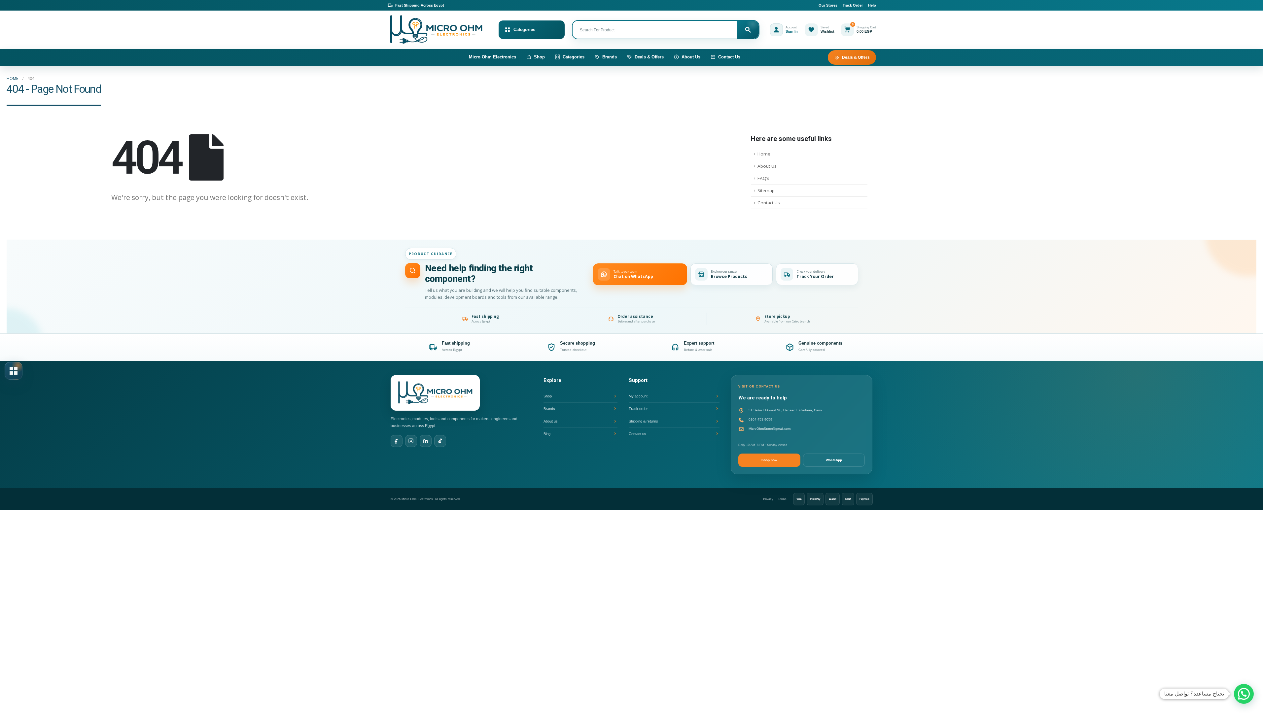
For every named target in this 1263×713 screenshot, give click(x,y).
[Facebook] (397, 441)
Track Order (853, 5)
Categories (573, 56)
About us (551, 421)
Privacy (768, 499)
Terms (782, 499)
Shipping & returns (643, 421)
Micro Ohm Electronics (492, 56)
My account (638, 396)
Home (763, 154)
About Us (691, 56)
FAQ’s (763, 178)
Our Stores (828, 5)
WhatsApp (834, 460)
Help (872, 5)
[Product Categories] (13, 371)
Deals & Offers (649, 56)
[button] (1244, 694)
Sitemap (766, 190)
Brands (609, 56)
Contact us (637, 434)
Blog (547, 434)
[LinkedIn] (426, 441)
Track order (638, 409)
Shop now (769, 460)
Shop (539, 56)
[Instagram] (411, 441)
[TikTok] (440, 441)
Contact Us (729, 56)
